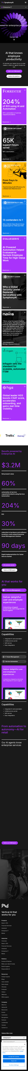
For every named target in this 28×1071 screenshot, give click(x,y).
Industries (4, 938)
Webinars (4, 994)
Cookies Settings (14, 1065)
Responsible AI (6, 969)
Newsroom (4, 1009)
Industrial (4, 928)
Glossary (4, 987)
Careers (4, 1025)
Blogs (3, 979)
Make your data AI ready (8, 964)
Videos (3, 992)
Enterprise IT (5, 930)
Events (3, 1012)
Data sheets (5, 984)
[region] (14, 1056)
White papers (5, 997)
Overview (4, 941)
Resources (5, 974)
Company (4, 1002)
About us (4, 1004)
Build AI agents (6, 966)
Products (4, 920)
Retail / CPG (5, 923)
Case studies (5, 981)
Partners (4, 1020)
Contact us (4, 1027)
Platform (4, 958)
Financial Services (7, 925)
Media (3, 933)
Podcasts (4, 989)
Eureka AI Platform (7, 961)
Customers (4, 1015)
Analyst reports (6, 976)
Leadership (5, 1022)
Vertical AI (4, 1007)
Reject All (14, 1060)
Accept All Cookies (14, 1056)
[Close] (25, 1044)
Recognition (5, 1017)
